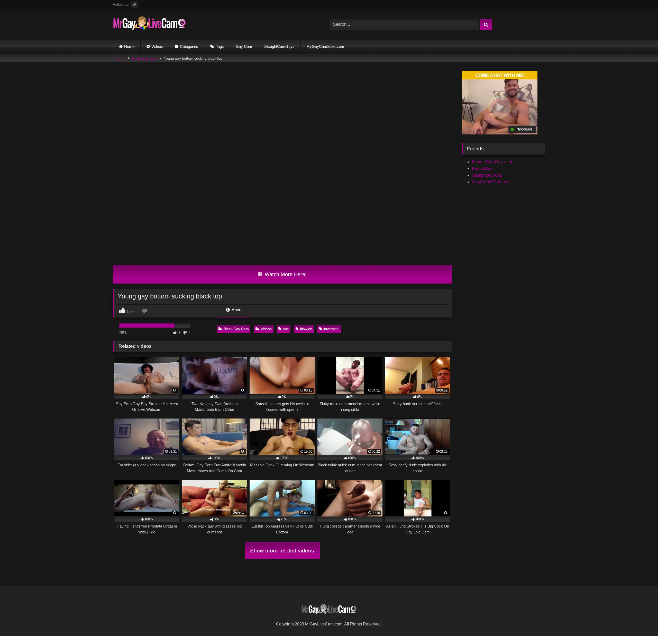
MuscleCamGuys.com (493, 161)
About (237, 309)
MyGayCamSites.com (325, 46)
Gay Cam (244, 46)
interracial (331, 329)
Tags (220, 46)
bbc (286, 329)
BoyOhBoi (481, 168)
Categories (189, 46)
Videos (157, 46)
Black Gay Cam (144, 58)
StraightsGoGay (487, 175)
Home (129, 46)
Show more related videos (282, 550)
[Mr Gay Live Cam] (149, 24)
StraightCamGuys (279, 46)
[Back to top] (642, 620)
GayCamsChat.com (491, 181)
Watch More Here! (285, 274)
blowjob (306, 329)
